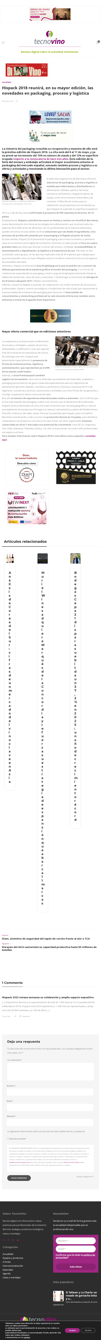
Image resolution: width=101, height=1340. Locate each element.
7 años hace (6, 1016)
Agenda (6, 1273)
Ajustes (88, 1330)
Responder (26, 1016)
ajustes (27, 1337)
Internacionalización (13, 1265)
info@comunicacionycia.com (19, 1162)
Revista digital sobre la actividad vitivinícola (49, 52)
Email (10, 1101)
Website (11, 1116)
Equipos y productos (13, 1257)
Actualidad (6, 82)
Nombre (11, 1086)
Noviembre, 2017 (7, 101)
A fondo (7, 1261)
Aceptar (72, 1330)
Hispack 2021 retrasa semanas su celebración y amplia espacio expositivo (48, 997)
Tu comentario (14, 1060)
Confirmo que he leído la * (75, 1256)
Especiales (8, 1269)
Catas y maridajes (12, 1277)
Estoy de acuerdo (17, 1139)
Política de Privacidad (71, 1162)
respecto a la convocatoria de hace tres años (40, 159)
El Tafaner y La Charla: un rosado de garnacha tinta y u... (81, 1295)
